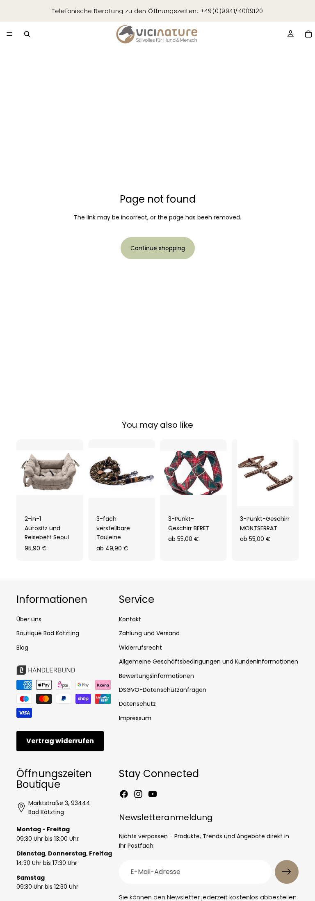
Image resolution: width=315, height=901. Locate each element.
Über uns (28, 619)
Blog (22, 647)
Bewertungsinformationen (156, 675)
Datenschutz (137, 704)
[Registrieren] (287, 872)
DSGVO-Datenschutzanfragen (162, 690)
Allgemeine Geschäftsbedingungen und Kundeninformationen (208, 661)
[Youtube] (153, 794)
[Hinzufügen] (70, 493)
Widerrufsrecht (140, 647)
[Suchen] (27, 34)
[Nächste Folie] (74, 473)
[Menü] (9, 34)
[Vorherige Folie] (25, 473)
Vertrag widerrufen (60, 741)
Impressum (135, 718)
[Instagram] (138, 794)
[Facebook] (124, 794)
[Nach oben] (296, 874)
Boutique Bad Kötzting (47, 633)
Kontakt (130, 619)
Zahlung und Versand (149, 633)
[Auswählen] (142, 493)
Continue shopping (157, 248)
